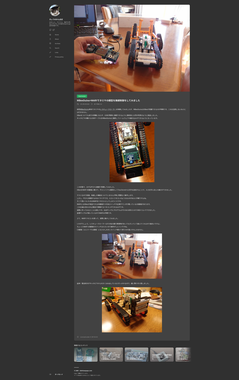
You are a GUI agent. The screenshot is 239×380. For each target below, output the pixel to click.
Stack (79, 375)
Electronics (82, 96)
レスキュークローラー (108, 109)
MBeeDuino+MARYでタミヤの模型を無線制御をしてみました (108, 100)
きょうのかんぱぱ (56, 19)
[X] (53, 30)
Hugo (75, 373)
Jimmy (84, 375)
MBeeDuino (84, 109)
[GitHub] (50, 30)
